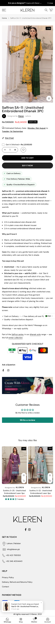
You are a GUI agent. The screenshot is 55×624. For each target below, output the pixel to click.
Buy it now (27, 165)
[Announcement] (24, 3)
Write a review (27, 420)
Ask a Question (8, 364)
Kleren (21, 116)
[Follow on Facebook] (3, 370)
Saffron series (17, 334)
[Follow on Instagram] (8, 370)
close (51, 3)
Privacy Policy (8, 577)
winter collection (15, 337)
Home (4, 18)
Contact (5, 586)
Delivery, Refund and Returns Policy (17, 582)
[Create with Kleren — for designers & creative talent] (27, 385)
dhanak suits (35, 334)
